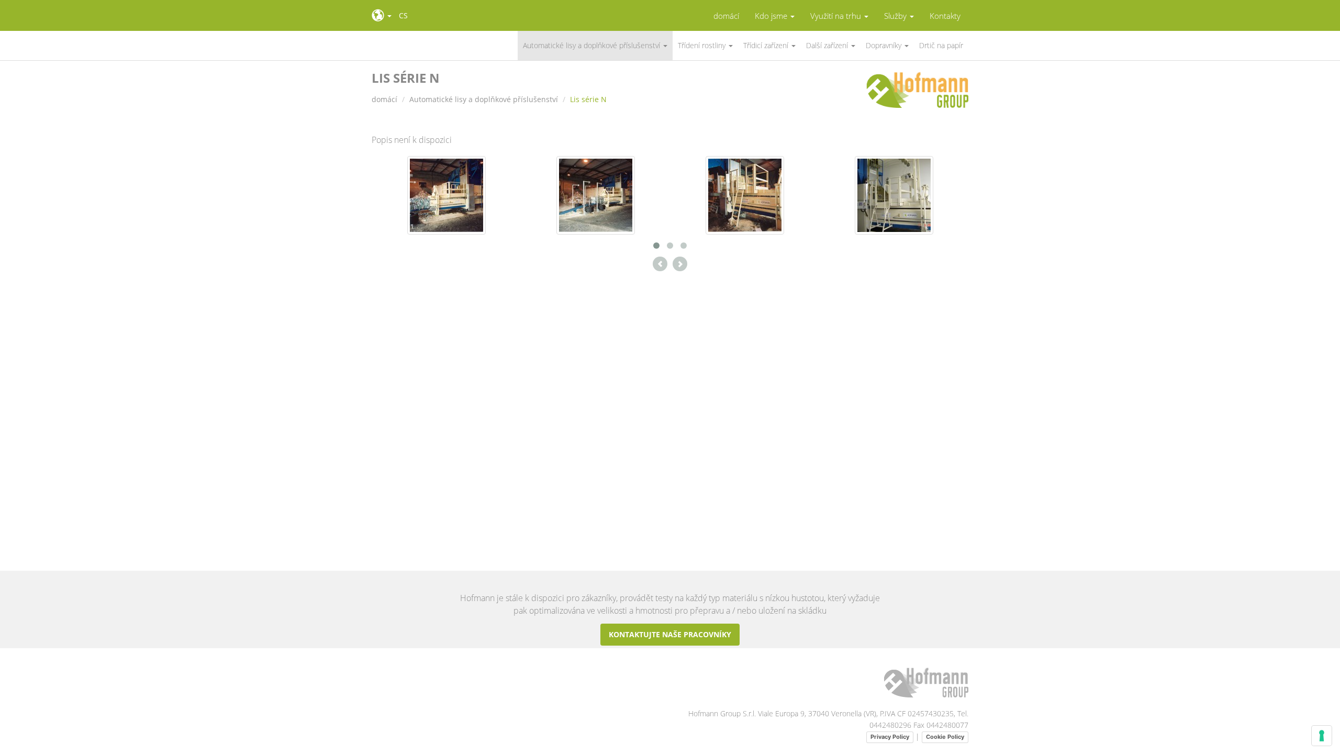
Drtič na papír (941, 45)
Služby (896, 15)
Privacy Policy (889, 736)
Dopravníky (884, 45)
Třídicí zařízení (766, 45)
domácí (726, 15)
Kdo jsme (772, 15)
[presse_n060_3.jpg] (745, 194)
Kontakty (945, 15)
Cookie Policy (945, 736)
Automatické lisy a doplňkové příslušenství (592, 45)
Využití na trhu (836, 15)
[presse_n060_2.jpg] (595, 194)
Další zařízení (828, 45)
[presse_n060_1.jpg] (446, 194)
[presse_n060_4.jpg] (894, 194)
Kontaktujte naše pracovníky (670, 634)
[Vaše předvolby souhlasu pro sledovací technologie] (1322, 736)
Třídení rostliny (703, 45)
